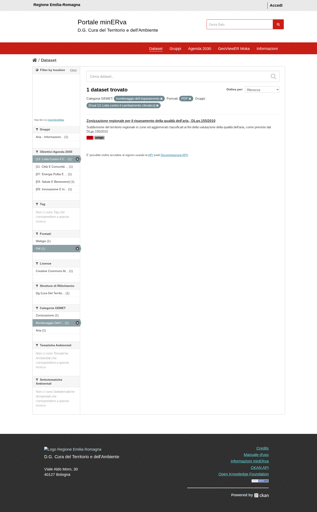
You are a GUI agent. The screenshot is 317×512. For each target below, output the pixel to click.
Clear (73, 70)
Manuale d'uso (256, 455)
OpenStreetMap (55, 120)
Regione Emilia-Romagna (56, 5)
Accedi (276, 5)
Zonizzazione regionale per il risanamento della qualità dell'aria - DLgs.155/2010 (150, 121)
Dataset (156, 48)
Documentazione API (174, 155)
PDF (90, 137)
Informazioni (267, 48)
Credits (262, 448)
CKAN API (260, 468)
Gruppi (175, 48)
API (150, 155)
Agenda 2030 (199, 48)
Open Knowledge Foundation (243, 474)
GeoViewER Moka (234, 48)
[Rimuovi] (161, 98)
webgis (99, 137)
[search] (273, 76)
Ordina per (234, 89)
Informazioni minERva (250, 461)
